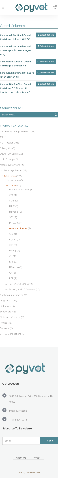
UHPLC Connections (10, 333)
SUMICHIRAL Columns (16, 283)
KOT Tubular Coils (9, 142)
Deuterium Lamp (9, 153)
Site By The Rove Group (29, 473)
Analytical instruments (11, 294)
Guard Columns (18, 228)
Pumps (3, 322)
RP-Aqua (14, 267)
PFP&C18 (14, 222)
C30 (11, 195)
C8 (10, 256)
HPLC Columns (8, 175)
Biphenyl (13, 211)
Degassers (6, 300)
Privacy (36, 457)
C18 (11, 245)
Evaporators (7, 311)
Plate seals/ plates (10, 317)
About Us (21, 457)
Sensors (4, 328)
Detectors (5, 306)
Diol (11, 261)
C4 (10, 272)
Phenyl (12, 250)
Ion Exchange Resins (11, 170)
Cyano (12, 239)
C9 (1, 137)
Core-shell (10, 185)
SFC (11, 217)
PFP (11, 278)
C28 (11, 233)
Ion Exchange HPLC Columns (20, 289)
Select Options (46, 35)
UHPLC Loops (7, 159)
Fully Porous (11, 179)
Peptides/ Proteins (19, 189)
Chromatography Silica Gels (15, 131)
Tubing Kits (6, 148)
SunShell (13, 200)
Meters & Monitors (10, 164)
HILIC (12, 206)
